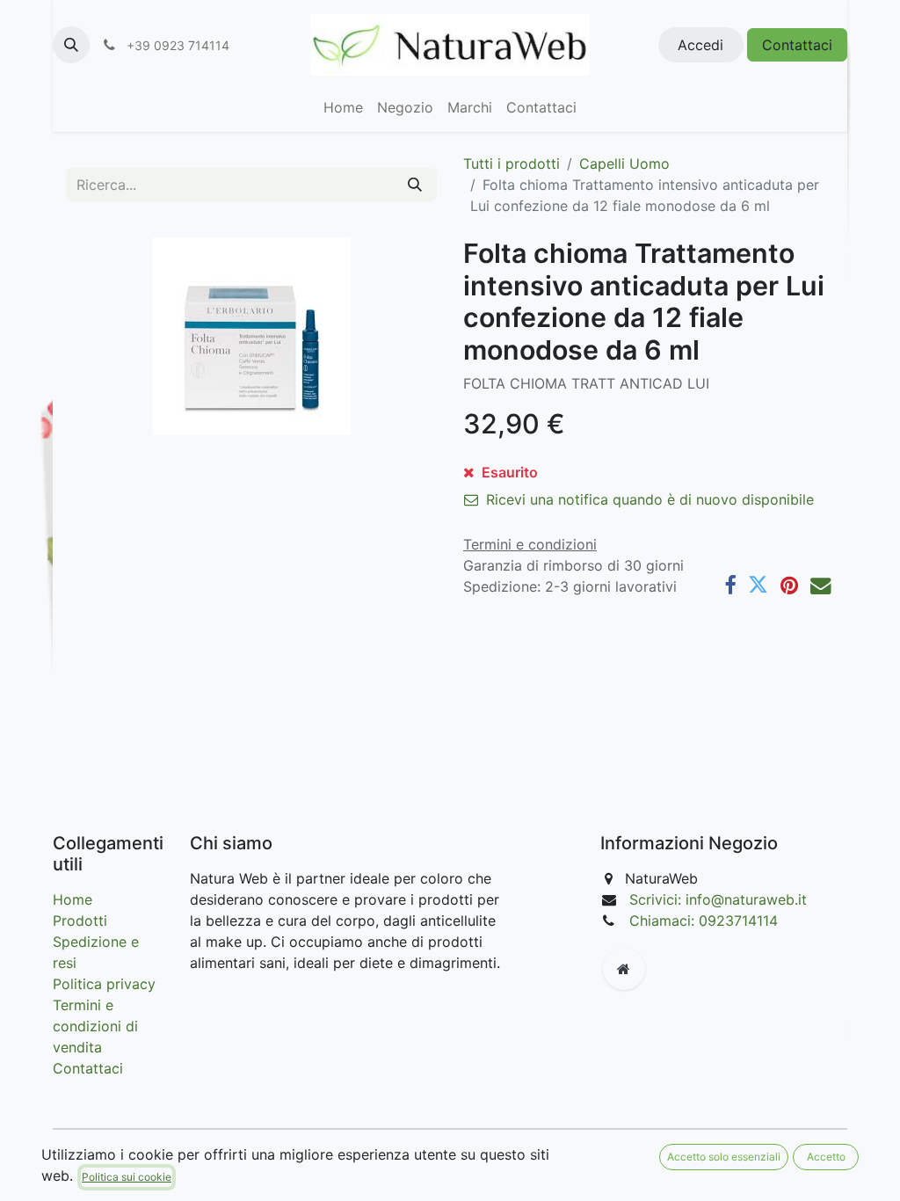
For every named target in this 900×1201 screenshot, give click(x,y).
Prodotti (80, 920)
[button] (71, 44)
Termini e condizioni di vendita (95, 1026)
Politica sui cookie (126, 1176)
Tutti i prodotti (511, 163)
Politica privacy (104, 984)
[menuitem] (343, 107)
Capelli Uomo (624, 163)
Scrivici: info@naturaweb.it (718, 899)
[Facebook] (730, 585)
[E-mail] (820, 585)
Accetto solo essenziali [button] (723, 1156)
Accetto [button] (826, 1156)
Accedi (700, 45)
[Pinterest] (789, 585)
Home (72, 899)
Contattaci (797, 45)
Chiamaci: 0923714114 (703, 920)
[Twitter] (758, 585)
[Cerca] (415, 184)
